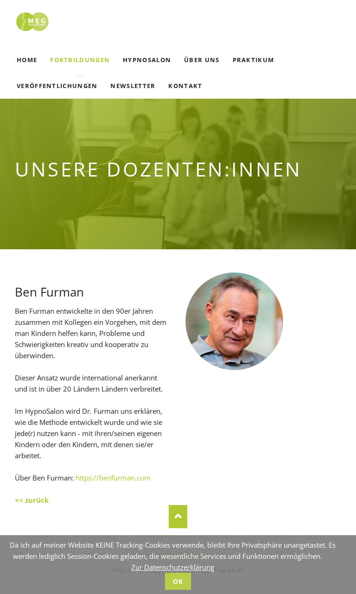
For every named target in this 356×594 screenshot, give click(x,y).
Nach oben (178, 516)
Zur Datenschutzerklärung (172, 567)
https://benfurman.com (113, 477)
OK (178, 581)
